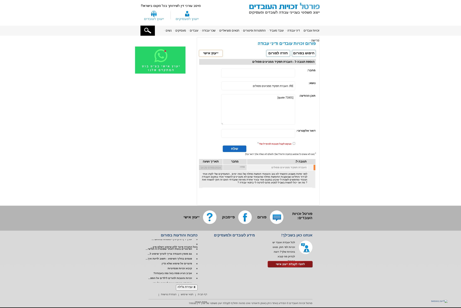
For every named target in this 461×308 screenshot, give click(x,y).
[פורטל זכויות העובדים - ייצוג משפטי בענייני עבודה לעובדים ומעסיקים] (283, 8)
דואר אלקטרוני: (305, 130)
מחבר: (311, 70)
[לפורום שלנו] (276, 217)
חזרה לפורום (278, 53)
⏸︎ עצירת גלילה (187, 287)
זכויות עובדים (311, 30)
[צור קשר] (154, 15)
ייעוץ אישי (210, 53)
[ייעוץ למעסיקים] (187, 15)
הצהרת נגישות (168, 294)
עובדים (194, 30)
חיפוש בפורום (303, 53)
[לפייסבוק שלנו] (245, 217)
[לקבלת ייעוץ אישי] (290, 264)
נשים (169, 30)
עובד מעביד (276, 30)
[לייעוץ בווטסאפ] (437, 301)
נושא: (312, 83)
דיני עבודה (293, 30)
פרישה (315, 40)
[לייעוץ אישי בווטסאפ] (164, 73)
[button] (147, 31)
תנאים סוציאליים (229, 30)
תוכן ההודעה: (307, 95)
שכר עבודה (209, 30)
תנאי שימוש (187, 294)
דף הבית (202, 294)
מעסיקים (180, 30)
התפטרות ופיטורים (254, 30)
